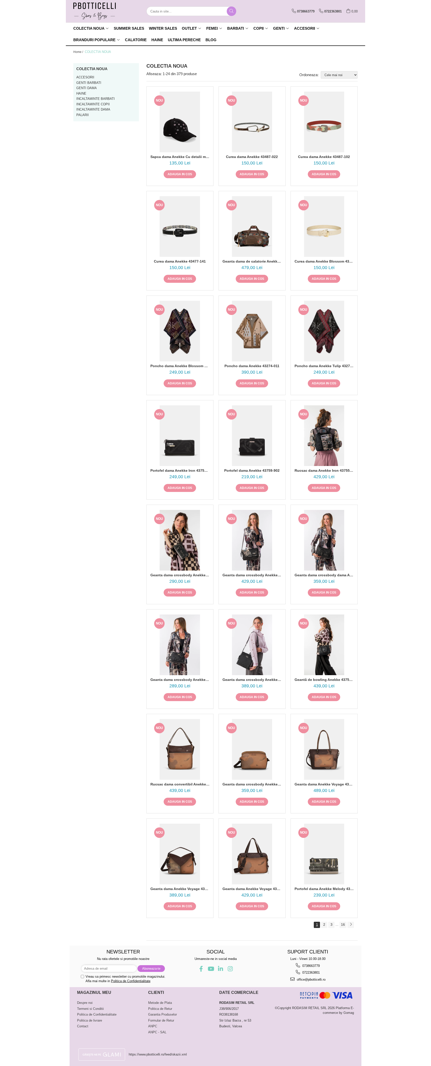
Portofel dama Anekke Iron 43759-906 (180, 470)
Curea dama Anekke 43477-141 (180, 261)
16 (343, 924)
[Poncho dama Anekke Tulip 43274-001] (324, 331)
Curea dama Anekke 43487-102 (324, 157)
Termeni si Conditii (90, 1009)
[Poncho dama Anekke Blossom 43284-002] (180, 331)
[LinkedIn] (220, 968)
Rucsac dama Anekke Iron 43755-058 (324, 470)
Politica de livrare (89, 1020)
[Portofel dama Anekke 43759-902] (252, 435)
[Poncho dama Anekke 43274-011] (252, 331)
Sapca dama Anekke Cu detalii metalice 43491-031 (180, 157)
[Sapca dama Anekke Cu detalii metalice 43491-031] (180, 122)
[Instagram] (230, 968)
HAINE (81, 93)
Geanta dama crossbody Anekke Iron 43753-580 (252, 575)
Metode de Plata (160, 1003)
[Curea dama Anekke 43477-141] (180, 226)
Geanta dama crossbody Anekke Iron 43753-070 (180, 680)
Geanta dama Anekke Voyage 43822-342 (324, 784)
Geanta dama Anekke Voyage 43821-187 (252, 889)
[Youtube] (210, 968)
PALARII (82, 115)
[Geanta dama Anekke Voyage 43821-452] (180, 854)
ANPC (152, 1026)
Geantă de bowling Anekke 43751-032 (324, 680)
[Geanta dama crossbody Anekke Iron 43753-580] (252, 540)
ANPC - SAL (157, 1032)
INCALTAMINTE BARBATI (95, 99)
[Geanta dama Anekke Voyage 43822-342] (324, 749)
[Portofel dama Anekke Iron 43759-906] (180, 435)
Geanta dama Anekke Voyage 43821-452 (180, 889)
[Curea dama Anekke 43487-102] (324, 122)
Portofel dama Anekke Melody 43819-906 (324, 889)
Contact (82, 1026)
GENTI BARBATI (88, 83)
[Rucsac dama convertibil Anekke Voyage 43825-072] (180, 749)
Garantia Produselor (162, 1014)
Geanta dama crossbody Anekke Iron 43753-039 (252, 680)
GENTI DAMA (86, 88)
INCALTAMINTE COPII (93, 104)
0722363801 (310, 972)
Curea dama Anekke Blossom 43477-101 (324, 261)
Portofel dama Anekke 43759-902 (252, 470)
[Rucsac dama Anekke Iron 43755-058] (324, 435)
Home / (78, 52)
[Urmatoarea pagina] (350, 925)
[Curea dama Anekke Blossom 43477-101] (324, 226)
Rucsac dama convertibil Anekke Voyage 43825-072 (180, 784)
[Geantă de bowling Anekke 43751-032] (324, 644)
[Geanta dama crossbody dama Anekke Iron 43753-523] (324, 540)
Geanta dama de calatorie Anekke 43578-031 (252, 261)
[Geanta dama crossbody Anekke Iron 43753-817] (180, 540)
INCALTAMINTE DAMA (93, 109)
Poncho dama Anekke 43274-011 (251, 366)
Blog (211, 40)
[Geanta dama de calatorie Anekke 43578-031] (252, 226)
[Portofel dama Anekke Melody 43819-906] (324, 854)
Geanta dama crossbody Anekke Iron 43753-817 (180, 575)
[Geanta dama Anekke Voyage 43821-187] (252, 854)
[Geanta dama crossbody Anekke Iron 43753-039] (252, 644)
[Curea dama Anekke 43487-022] (252, 122)
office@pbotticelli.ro (310, 979)
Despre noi (85, 1003)
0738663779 (310, 966)
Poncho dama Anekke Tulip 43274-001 (324, 366)
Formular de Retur (161, 1020)
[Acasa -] (98, 11)
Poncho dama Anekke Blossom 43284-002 (180, 366)
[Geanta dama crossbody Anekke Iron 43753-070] (180, 644)
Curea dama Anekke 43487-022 (252, 157)
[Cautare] (231, 11)
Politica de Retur (160, 1009)
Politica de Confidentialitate (130, 981)
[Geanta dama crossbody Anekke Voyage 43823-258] (252, 749)
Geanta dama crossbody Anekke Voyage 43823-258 (252, 784)
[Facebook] (201, 968)
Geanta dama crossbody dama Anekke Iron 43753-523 (324, 575)
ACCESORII (85, 77)
